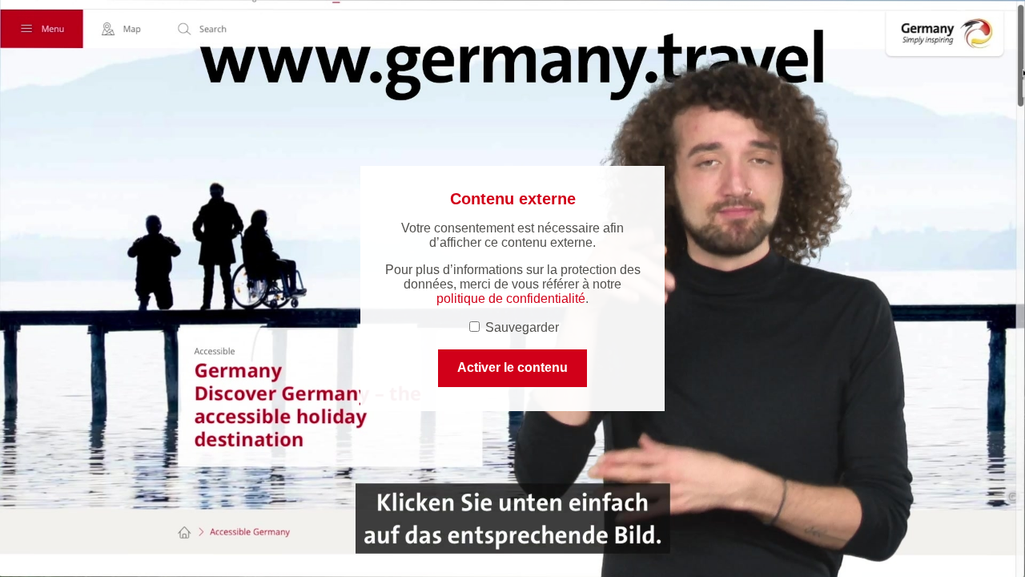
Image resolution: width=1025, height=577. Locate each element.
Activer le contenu (512, 367)
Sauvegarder (520, 327)
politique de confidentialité (510, 298)
